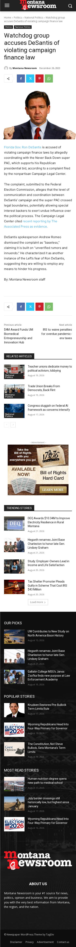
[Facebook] (21, 78)
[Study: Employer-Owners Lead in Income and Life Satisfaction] (14, 566)
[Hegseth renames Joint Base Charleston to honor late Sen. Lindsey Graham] (14, 545)
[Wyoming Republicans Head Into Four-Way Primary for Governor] (14, 729)
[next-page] (13, 424)
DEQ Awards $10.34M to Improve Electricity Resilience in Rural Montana (49, 522)
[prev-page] (6, 424)
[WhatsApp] (49, 78)
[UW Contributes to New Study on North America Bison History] (14, 637)
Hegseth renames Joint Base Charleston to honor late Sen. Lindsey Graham (46, 543)
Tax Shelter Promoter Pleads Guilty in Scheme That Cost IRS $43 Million (47, 585)
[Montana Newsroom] (6, 68)
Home (7, 17)
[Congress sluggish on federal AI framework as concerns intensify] (14, 411)
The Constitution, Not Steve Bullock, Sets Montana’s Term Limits (46, 748)
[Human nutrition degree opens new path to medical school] (14, 784)
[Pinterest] (39, 78)
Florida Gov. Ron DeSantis (22, 147)
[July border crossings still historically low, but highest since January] (14, 804)
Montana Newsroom (25, 68)
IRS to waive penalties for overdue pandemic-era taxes (56, 334)
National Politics (34, 17)
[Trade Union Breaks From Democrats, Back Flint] (14, 391)
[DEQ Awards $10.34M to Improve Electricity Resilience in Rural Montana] (14, 523)
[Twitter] (30, 78)
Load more (36, 602)
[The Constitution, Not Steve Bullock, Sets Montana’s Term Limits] (14, 749)
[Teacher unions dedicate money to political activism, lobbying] (14, 372)
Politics (18, 17)
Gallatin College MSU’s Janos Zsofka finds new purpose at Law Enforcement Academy (49, 675)
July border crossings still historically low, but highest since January (48, 802)
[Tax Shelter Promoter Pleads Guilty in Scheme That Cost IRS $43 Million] (14, 587)
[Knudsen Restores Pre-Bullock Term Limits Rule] (14, 710)
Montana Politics (10, 395)
